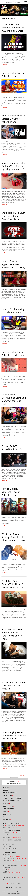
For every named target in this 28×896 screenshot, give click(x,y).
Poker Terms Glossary (11, 793)
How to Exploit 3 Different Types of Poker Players (10, 491)
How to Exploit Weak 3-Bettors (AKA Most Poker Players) (13, 118)
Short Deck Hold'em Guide (9, 848)
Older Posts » (23, 776)
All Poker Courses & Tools (13, 801)
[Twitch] (19, 887)
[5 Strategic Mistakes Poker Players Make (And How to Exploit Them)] (14, 650)
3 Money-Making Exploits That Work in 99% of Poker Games (12, 27)
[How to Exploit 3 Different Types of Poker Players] (14, 506)
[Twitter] (11, 887)
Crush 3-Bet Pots (7, 846)
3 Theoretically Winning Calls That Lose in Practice (13, 685)
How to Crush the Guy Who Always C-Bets (12, 311)
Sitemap (12, 891)
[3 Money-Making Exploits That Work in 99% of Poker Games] (14, 42)
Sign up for (14, 782)
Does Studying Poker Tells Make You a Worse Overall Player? (13, 735)
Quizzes (5, 790)
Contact (17, 893)
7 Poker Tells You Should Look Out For (12, 448)
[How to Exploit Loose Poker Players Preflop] (14, 365)
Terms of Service (11, 893)
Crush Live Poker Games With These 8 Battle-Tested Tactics (12, 584)
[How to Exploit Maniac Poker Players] (14, 86)
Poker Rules (7, 795)
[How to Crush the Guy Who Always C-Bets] (14, 322)
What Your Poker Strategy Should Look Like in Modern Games (13, 537)
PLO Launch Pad (11, 827)
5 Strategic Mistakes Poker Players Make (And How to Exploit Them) (11, 634)
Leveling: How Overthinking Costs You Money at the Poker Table (13, 399)
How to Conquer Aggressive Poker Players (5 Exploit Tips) (13, 264)
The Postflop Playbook (13, 825)
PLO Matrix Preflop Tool (9, 880)
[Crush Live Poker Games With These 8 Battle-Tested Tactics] (14, 599)
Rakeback (6, 819)
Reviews (6, 803)
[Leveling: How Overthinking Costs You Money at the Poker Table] (14, 415)
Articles (6, 787)
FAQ (4, 817)
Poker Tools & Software (12, 798)
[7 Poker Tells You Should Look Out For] (14, 459)
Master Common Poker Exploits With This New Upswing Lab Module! (13, 166)
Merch (5, 811)
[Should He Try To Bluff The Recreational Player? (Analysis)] (14, 230)
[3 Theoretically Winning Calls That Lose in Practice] (14, 700)
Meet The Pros (8, 806)
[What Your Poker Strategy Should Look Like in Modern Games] (14, 552)
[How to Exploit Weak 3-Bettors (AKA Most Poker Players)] (14, 132)
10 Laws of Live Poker (8, 844)
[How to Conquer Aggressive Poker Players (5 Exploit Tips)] (14, 279)
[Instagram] (14, 887)
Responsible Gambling (20, 891)
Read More (4, 64)
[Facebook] (7, 887)
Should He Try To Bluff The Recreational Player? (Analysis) (13, 216)
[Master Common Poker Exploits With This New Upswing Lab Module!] (14, 180)
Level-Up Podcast (9, 809)
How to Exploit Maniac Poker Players (13, 74)
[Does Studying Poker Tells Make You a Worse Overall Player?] (14, 748)
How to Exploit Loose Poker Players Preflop (12, 353)
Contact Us (7, 814)
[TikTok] (21, 887)
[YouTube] (16, 887)
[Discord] (9, 887)
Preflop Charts (6, 842)
